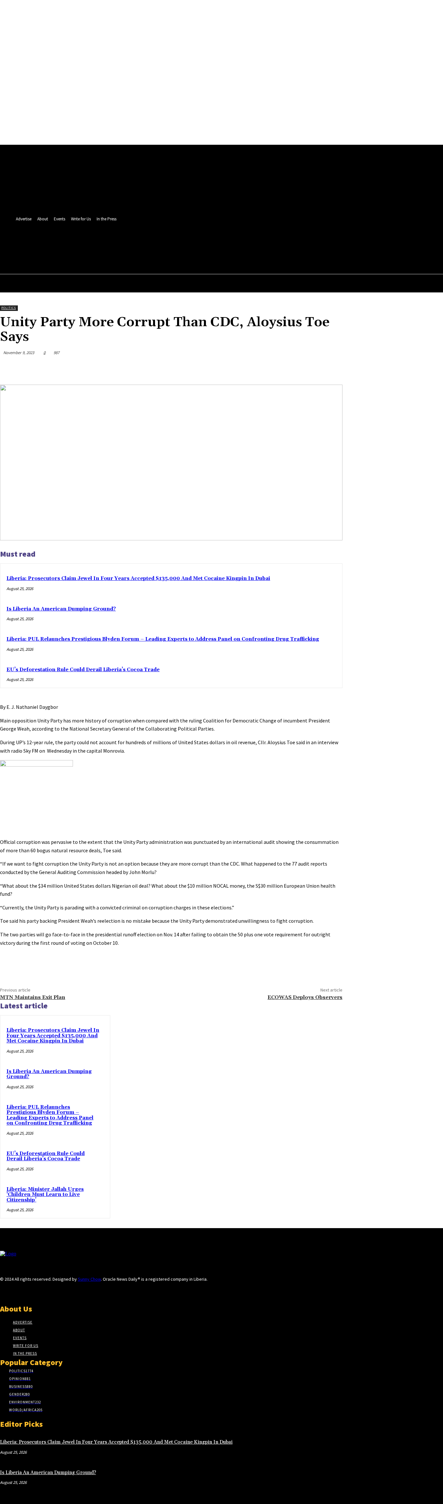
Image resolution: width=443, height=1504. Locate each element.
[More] (331, 368)
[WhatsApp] (307, 368)
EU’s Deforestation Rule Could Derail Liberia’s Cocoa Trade (83, 670)
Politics (8, 308)
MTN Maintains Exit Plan (32, 997)
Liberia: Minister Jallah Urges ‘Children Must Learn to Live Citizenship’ (45, 1194)
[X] (236, 242)
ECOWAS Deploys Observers (305, 997)
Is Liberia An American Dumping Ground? (61, 609)
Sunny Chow (89, 1279)
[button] (235, 256)
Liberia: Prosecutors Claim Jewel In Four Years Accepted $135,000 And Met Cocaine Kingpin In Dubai (138, 578)
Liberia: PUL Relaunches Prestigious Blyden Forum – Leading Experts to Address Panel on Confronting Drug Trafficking (162, 639)
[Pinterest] (284, 368)
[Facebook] (224, 242)
